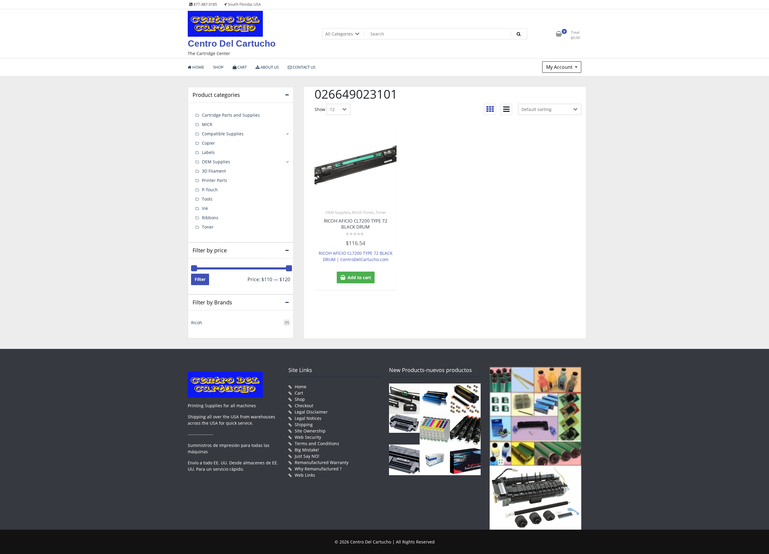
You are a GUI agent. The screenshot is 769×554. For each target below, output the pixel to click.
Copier (208, 143)
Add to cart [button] (359, 277)
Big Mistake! (307, 450)
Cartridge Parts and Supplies (231, 115)
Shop (300, 399)
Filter (200, 279)
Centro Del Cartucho (231, 43)
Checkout (304, 405)
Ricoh (196, 322)
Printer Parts (214, 180)
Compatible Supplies (223, 134)
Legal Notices (308, 418)
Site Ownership (310, 431)
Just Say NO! (307, 456)
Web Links (305, 475)
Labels (208, 152)
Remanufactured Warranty (321, 462)
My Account (560, 67)
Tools (207, 199)
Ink (205, 208)
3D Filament (214, 171)
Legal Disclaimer (311, 412)
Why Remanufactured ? (318, 469)
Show (320, 109)
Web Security (308, 437)
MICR (207, 124)
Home (300, 386)
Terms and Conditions (317, 443)
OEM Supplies (337, 212)
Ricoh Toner (362, 212)
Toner (380, 212)
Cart (299, 393)
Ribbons (210, 217)
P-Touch (210, 189)
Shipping (304, 424)
